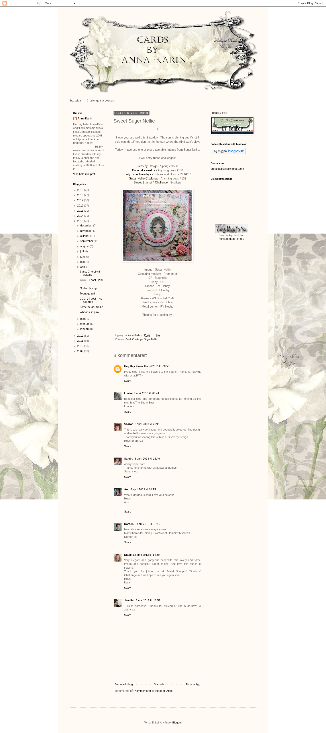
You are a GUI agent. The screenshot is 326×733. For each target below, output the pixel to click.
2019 (80, 190)
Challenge (137, 339)
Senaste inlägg (124, 684)
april (83, 267)
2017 (80, 200)
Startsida (75, 100)
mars (83, 318)
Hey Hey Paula (133, 366)
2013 (80, 221)
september (87, 241)
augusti (85, 246)
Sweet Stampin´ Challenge (151, 182)
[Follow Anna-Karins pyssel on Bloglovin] (228, 153)
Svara (127, 380)
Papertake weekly (143, 170)
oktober (85, 236)
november (86, 230)
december (86, 225)
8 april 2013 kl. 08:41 (146, 393)
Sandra (128, 458)
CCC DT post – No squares (91, 300)
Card (128, 339)
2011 (80, 340)
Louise (128, 393)
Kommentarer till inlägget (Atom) (154, 690)
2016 (80, 205)
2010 (80, 346)
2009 (80, 351)
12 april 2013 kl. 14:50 (146, 554)
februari (85, 324)
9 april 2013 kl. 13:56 (147, 524)
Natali (128, 554)
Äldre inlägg (193, 684)
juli (82, 251)
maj (82, 261)
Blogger (177, 722)
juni (82, 256)
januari (84, 329)
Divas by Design (146, 166)
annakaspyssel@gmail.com (227, 168)
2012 (80, 335)
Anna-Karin (85, 118)
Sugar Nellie (150, 339)
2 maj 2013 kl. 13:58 (148, 600)
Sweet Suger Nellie (91, 307)
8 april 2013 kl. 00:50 (156, 366)
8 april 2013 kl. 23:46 (147, 458)
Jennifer (129, 600)
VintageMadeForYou (231, 238)
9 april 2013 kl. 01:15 (143, 489)
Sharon (128, 424)
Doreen (129, 524)
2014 (80, 215)
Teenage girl (87, 293)
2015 (80, 210)
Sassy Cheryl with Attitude (90, 273)
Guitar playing (88, 288)
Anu (126, 489)
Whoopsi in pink (89, 312)
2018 (80, 195)
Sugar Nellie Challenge (143, 178)
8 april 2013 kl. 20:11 (147, 424)
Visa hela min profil (84, 174)
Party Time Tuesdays (137, 174)
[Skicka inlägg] (158, 335)
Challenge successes (100, 100)
